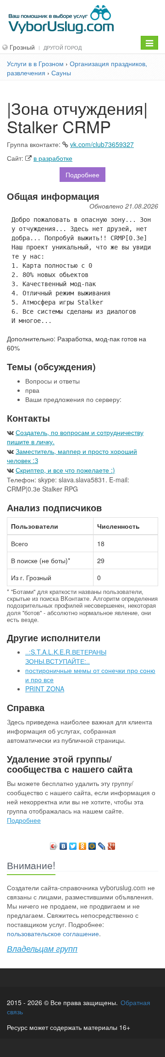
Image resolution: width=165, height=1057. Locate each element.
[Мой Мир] (92, 844)
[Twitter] (73, 844)
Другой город (63, 47)
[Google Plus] (111, 844)
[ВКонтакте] (63, 844)
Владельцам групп (42, 948)
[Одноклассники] (83, 844)
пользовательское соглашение (53, 933)
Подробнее (82, 174)
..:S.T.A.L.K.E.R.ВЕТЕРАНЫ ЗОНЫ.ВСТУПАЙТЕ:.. (65, 656)
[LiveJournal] (102, 844)
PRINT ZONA (44, 688)
